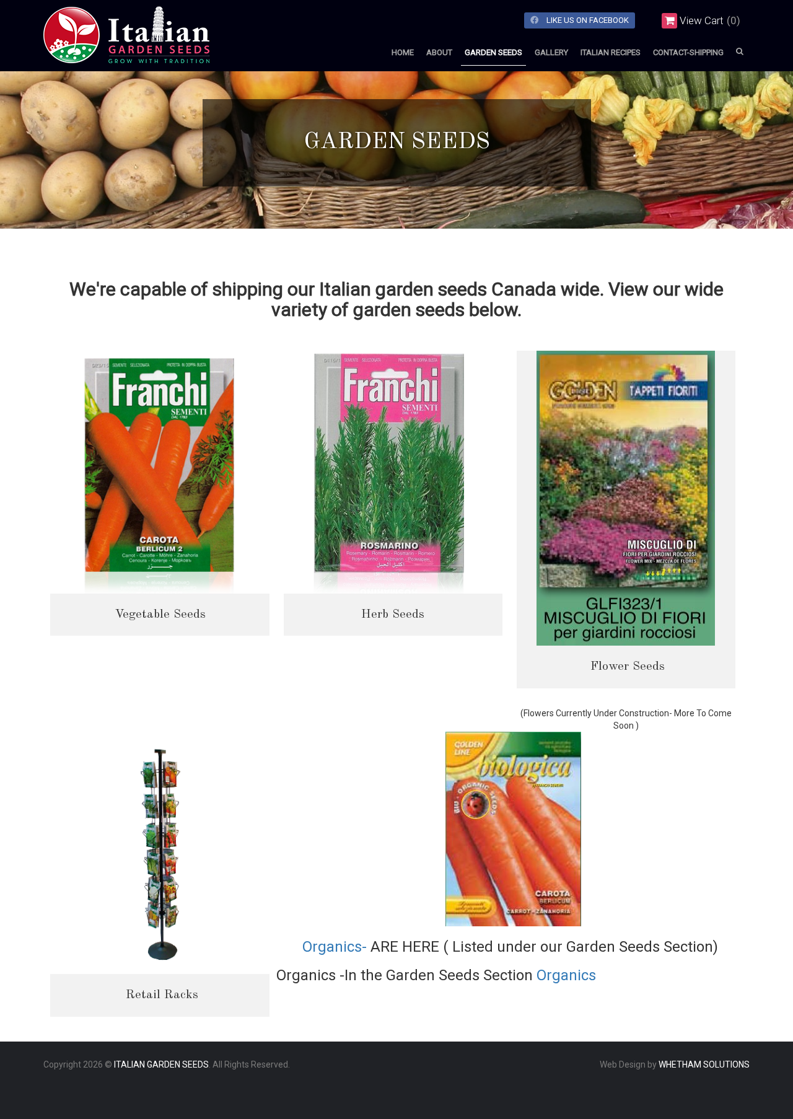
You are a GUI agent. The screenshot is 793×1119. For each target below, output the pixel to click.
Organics (566, 975)
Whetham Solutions (704, 1064)
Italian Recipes (611, 52)
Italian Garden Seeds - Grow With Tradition (154, 52)
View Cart (702, 20)
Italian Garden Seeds (161, 1064)
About (439, 52)
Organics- (336, 946)
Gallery (551, 52)
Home (403, 52)
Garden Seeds (493, 52)
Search (739, 51)
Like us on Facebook (587, 20)
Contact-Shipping (688, 52)
